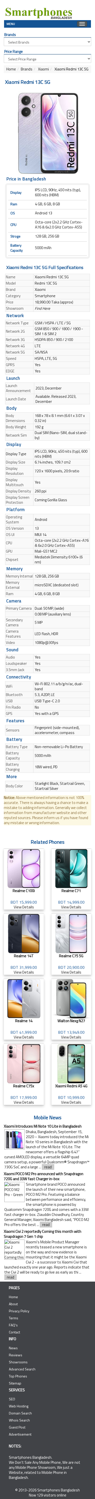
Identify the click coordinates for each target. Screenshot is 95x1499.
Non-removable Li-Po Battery (59, 747)
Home (11, 69)
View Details (23, 899)
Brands (26, 69)
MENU (11, 23)
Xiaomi (43, 69)
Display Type (16, 454)
